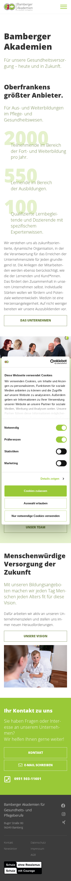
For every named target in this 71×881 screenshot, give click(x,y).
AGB (33, 855)
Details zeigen (50, 478)
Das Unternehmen (35, 320)
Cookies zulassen (35, 490)
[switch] (61, 439)
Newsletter (10, 848)
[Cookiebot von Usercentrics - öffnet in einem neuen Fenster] (50, 361)
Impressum (37, 848)
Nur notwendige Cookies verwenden (36, 515)
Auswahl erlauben (36, 503)
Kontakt (35, 753)
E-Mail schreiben (38, 765)
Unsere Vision (35, 636)
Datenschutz (38, 842)
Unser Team (35, 527)
